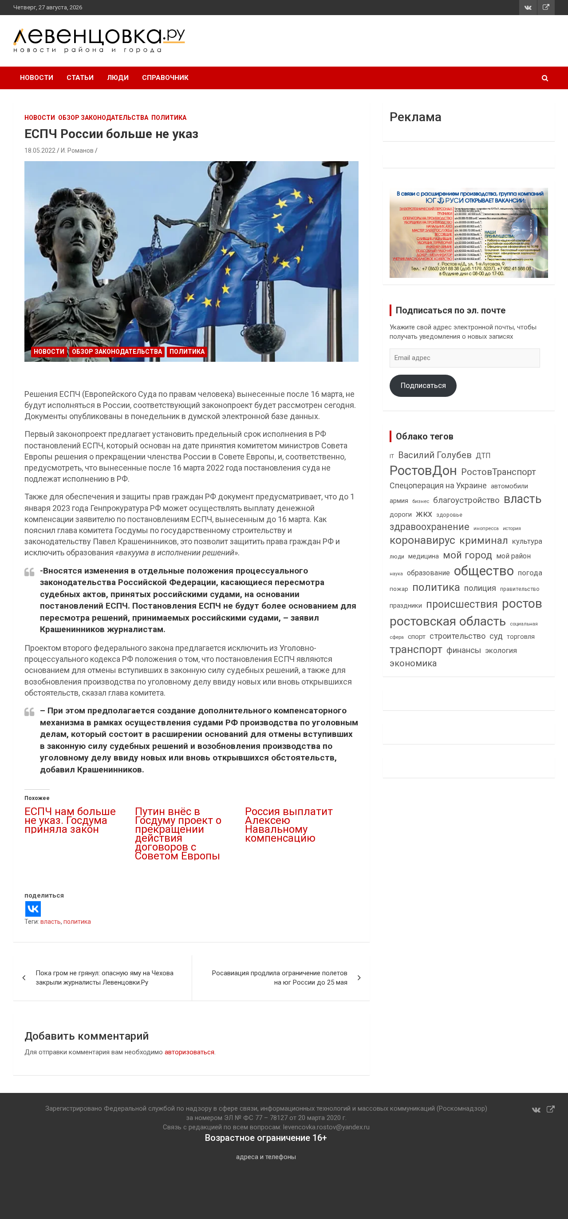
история (512, 528)
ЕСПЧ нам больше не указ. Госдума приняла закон (70, 820)
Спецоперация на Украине (438, 485)
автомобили (509, 486)
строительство (457, 636)
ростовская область (448, 621)
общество (484, 570)
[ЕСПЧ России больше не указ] (192, 261)
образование (428, 573)
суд (496, 636)
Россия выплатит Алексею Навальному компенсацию (289, 824)
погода (530, 573)
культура (527, 541)
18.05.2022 (39, 150)
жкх (424, 513)
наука (396, 574)
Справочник (165, 78)
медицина (423, 556)
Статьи (80, 78)
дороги (401, 514)
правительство (520, 589)
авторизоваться (189, 1052)
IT (392, 456)
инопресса (486, 528)
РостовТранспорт (498, 472)
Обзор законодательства (103, 117)
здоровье (449, 514)
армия (399, 501)
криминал (483, 540)
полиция (480, 588)
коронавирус (422, 540)
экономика (413, 663)
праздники (406, 606)
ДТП (483, 455)
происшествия (462, 604)
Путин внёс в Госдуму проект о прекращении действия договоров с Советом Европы (178, 833)
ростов (522, 603)
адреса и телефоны (266, 1157)
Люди (118, 78)
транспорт (416, 649)
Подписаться (423, 385)
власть (50, 921)
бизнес (420, 501)
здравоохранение (429, 526)
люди (397, 556)
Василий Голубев (435, 455)
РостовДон (423, 470)
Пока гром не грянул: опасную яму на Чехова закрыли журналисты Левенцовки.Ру (105, 977)
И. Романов (77, 150)
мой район (513, 556)
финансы (463, 650)
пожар (399, 588)
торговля (521, 637)
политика (77, 921)
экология (501, 650)
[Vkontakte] (33, 909)
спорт (417, 637)
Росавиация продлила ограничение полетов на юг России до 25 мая (279, 977)
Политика (168, 117)
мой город (467, 555)
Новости (36, 78)
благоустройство (466, 500)
